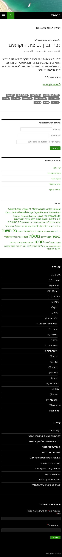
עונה (57, 389)
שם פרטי (56, 129)
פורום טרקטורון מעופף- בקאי (47, 469)
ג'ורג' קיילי (9, 226)
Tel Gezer (54, 99)
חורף (55, 394)
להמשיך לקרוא (51, 84)
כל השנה (56, 40)
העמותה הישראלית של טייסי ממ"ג (45, 458)
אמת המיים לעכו (52, 222)
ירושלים (54, 335)
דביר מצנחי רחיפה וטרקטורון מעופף (44, 436)
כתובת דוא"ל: (54, 142)
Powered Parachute (48, 216)
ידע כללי (55, 291)
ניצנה (58, 242)
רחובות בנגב (16, 246)
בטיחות (25, 222)
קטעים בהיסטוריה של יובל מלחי (46, 485)
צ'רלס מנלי (38, 246)
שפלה (54, 373)
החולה (54, 329)
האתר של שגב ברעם (51, 452)
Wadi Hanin (40, 99)
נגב (56, 362)
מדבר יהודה (52, 346)
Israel (22, 212)
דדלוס (57, 231)
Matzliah (35, 95)
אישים (57, 275)
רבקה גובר (55, 179)
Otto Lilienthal (12, 213)
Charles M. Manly (30, 209)
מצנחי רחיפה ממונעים (50, 463)
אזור (57, 302)
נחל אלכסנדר (10, 237)
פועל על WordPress (53, 553)
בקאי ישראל (55, 431)
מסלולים (38, 40)
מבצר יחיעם (46, 237)
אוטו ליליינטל (54, 219)
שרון (55, 378)
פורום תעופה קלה (52, 474)
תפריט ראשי (3, 15)
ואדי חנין (15, 99)
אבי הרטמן (40, 51)
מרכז (55, 356)
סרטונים (56, 405)
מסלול (34, 236)
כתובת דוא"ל (53, 525)
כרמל (55, 340)
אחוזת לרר (27, 99)
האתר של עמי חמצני (51, 447)
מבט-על (55, 15)
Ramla (10, 95)
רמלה (46, 102)
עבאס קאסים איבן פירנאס (21, 242)
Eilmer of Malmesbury (50, 213)
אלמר (27, 219)
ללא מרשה (54, 384)
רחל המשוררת (54, 173)
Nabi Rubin (22, 95)
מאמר (56, 236)
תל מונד (50, 249)
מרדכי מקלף (54, 190)
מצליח (5, 99)
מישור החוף (47, 40)
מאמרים (56, 280)
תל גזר (37, 102)
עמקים (54, 367)
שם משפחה (55, 135)
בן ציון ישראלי (21, 226)
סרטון (38, 242)
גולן (55, 307)
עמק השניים (47, 246)
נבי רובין (55, 102)
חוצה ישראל (30, 231)
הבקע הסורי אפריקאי (48, 324)
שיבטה (7, 246)
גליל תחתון (52, 318)
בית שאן (31, 226)
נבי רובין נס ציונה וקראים (34, 45)
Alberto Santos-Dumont (49, 209)
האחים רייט (49, 231)
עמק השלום (56, 246)
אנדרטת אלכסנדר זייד (37, 222)
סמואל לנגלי (49, 242)
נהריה (18, 237)
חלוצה (20, 231)
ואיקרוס (40, 231)
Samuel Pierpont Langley (24, 216)
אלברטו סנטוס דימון (39, 219)
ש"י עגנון (56, 168)
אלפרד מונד (19, 219)
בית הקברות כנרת (48, 225)
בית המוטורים (15, 222)
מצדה (25, 237)
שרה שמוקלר (54, 184)
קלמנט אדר (28, 246)
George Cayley (33, 213)
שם (58, 514)
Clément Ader (14, 209)
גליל (55, 313)
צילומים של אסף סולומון (49, 480)
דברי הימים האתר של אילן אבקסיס (44, 441)
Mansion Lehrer (51, 95)
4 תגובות (27, 51)
